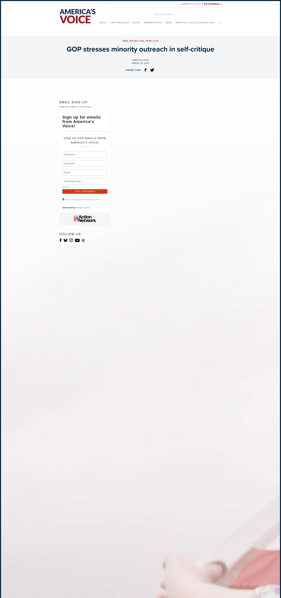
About (103, 22)
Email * (67, 171)
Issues (136, 22)
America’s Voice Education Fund (195, 22)
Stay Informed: (164, 14)
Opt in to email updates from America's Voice (82, 200)
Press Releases (120, 22)
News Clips (152, 41)
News (169, 22)
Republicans (136, 41)
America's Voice (201, 4)
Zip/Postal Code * (72, 180)
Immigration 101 (153, 22)
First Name (69, 153)
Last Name (69, 162)
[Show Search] (220, 22)
